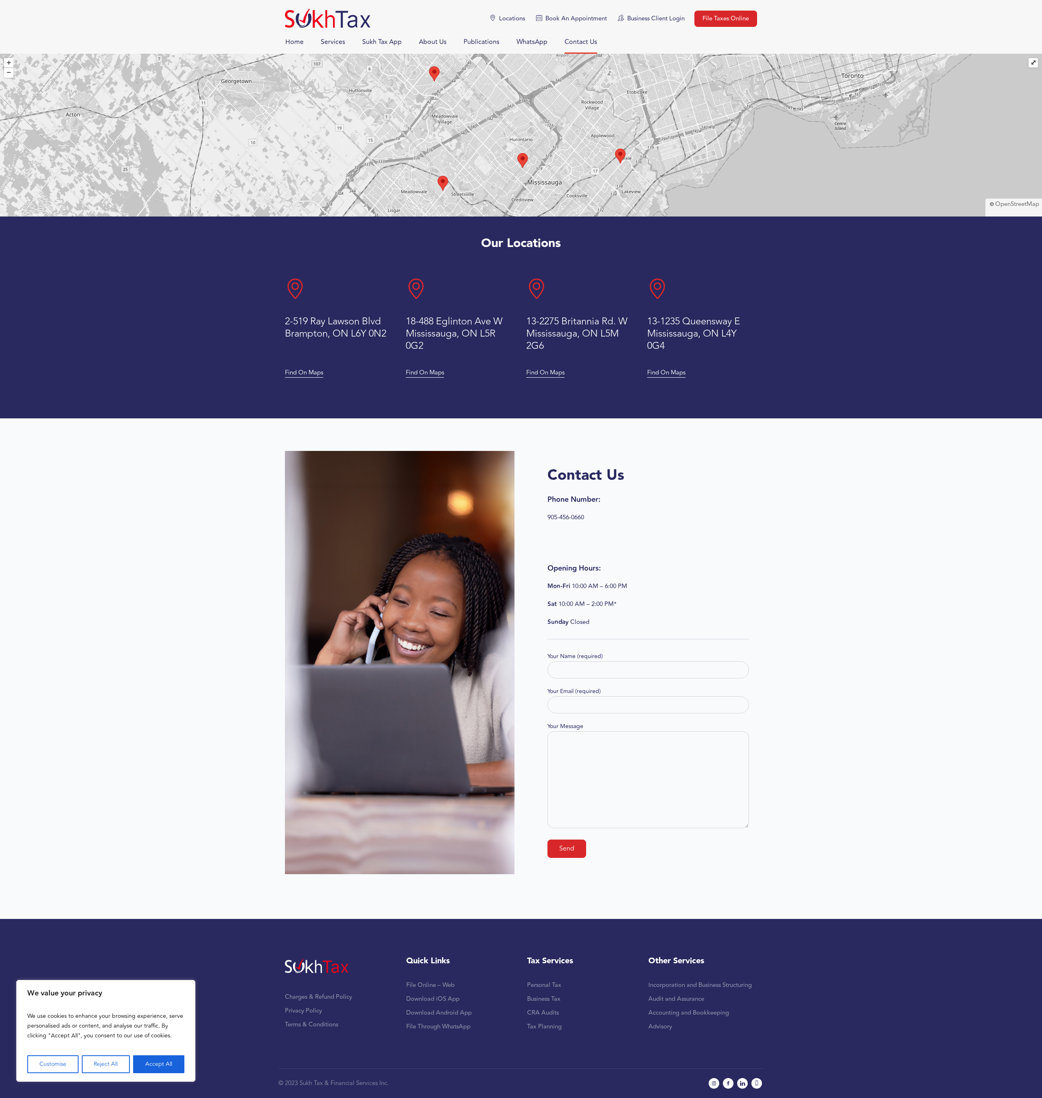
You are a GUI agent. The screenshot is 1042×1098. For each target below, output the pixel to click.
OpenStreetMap (1017, 204)
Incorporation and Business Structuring (700, 985)
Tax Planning (544, 1026)
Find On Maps (304, 372)
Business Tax (543, 999)
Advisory (660, 1026)
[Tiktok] (756, 1083)
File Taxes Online (726, 18)
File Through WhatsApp (438, 1026)
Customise (52, 1064)
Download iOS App (433, 999)
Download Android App (439, 1012)
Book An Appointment (576, 18)
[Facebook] (728, 1083)
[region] (105, 1031)
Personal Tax (544, 985)
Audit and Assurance (676, 999)
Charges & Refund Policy (318, 997)
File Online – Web (430, 985)
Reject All (106, 1064)
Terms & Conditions (311, 1024)
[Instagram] (714, 1083)
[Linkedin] (742, 1083)
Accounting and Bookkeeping (688, 1012)
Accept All (158, 1064)
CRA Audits (543, 1012)
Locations (512, 18)
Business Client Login (656, 18)
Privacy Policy (303, 1010)
